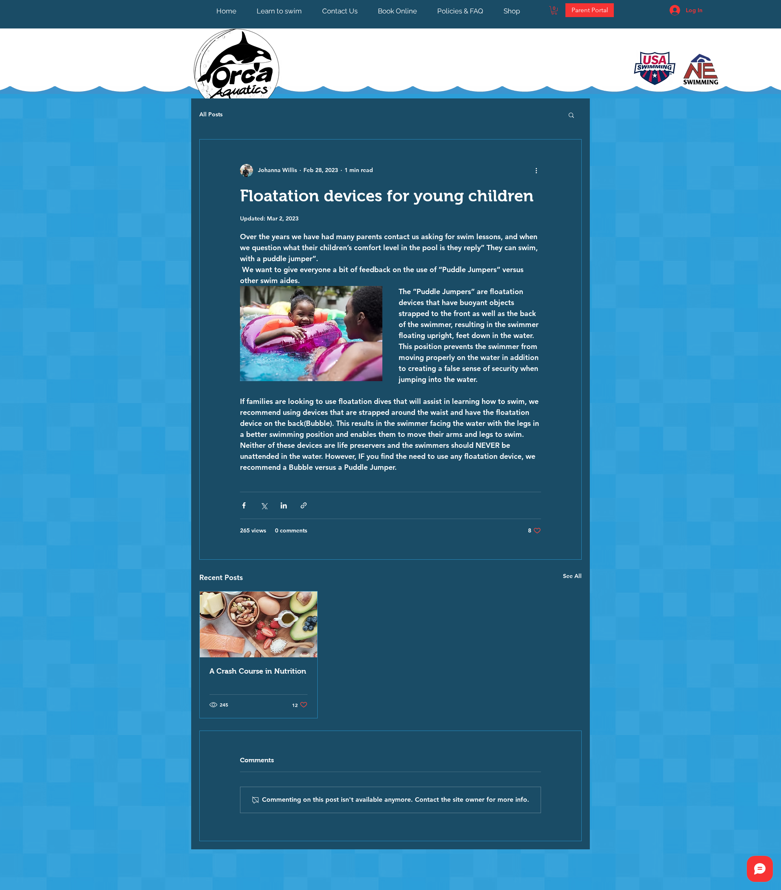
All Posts (211, 114)
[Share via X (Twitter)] (264, 505)
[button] (554, 10)
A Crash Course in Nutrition (257, 671)
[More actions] (536, 170)
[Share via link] (304, 505)
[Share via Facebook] (244, 505)
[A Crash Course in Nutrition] (258, 624)
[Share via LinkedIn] (284, 505)
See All (572, 576)
